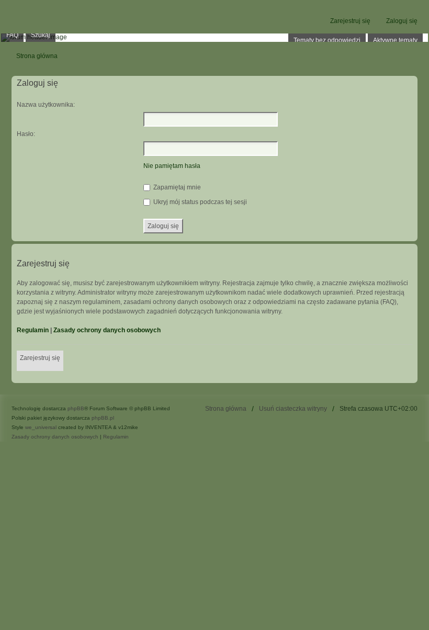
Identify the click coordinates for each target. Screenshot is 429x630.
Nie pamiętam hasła (171, 166)
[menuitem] (55, 437)
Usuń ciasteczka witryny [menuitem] (293, 408)
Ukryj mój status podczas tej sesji (199, 202)
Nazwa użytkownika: (46, 104)
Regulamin (33, 330)
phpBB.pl (103, 418)
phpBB (75, 408)
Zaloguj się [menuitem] (401, 21)
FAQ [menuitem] (12, 35)
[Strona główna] (214, 37)
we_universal (41, 427)
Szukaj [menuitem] (40, 35)
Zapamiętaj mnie (176, 187)
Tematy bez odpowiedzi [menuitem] (326, 40)
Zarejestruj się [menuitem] (350, 21)
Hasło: (26, 134)
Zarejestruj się (40, 358)
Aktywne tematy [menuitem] (395, 40)
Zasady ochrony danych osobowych (107, 330)
